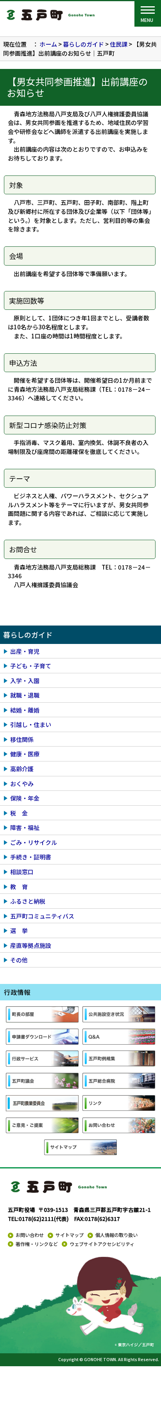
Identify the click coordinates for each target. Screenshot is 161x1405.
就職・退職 (24, 695)
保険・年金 (24, 798)
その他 (19, 960)
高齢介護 (22, 769)
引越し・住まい (30, 724)
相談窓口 (22, 872)
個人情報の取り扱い (116, 1235)
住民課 (118, 44)
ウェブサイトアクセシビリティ (102, 1244)
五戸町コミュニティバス (42, 916)
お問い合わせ (30, 1235)
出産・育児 (24, 651)
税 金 (19, 813)
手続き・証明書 (30, 857)
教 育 (19, 886)
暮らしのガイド (83, 44)
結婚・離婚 (24, 710)
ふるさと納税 (27, 901)
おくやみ (22, 783)
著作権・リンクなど (37, 1244)
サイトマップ (69, 1235)
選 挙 (19, 930)
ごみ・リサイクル (33, 842)
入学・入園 (24, 680)
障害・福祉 (24, 827)
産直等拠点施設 (30, 945)
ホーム (48, 44)
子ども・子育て (30, 666)
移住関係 (22, 739)
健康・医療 (24, 754)
